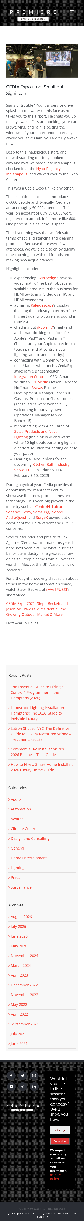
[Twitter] (22, 1075)
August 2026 (21, 916)
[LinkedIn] (34, 1086)
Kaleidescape (42, 305)
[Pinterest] (22, 1086)
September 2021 (25, 1024)
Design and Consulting (30, 838)
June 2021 (19, 1043)
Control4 (42, 506)
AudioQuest (16, 517)
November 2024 (24, 955)
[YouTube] (11, 1086)
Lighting (17, 867)
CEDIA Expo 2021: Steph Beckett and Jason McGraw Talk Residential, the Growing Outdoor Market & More (37, 609)
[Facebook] (11, 1075)
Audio (16, 799)
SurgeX (42, 517)
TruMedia (40, 382)
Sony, (28, 512)
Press (15, 877)
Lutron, (58, 506)
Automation (21, 809)
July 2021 (18, 1033)
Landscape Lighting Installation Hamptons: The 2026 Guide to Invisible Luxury (37, 713)
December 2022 (24, 984)
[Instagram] (34, 1075)
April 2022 (19, 1014)
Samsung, (42, 512)
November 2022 (24, 994)
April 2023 (19, 975)
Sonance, (14, 512)
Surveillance (21, 887)
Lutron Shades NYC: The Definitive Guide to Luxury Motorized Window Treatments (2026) (41, 734)
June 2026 (19, 936)
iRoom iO (45, 327)
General (17, 848)
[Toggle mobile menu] (72, 12)
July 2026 (18, 926)
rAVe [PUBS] (56, 589)
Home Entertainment (29, 857)
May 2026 (19, 945)
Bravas (37, 387)
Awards (17, 818)
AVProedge (46, 277)
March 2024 (21, 965)
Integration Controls (31, 376)
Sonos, (58, 512)
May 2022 (19, 1004)
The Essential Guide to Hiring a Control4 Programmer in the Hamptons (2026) (37, 692)
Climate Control (24, 828)
